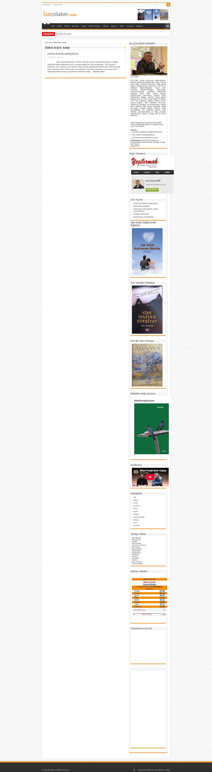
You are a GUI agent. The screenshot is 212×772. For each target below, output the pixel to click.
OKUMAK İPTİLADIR (141, 214)
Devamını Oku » (99, 72)
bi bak (135, 503)
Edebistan (135, 554)
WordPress (150, 770)
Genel (135, 508)
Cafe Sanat (136, 547)
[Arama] (168, 5)
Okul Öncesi (136, 540)
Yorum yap (60, 57)
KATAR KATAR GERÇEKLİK (62, 53)
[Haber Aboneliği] (125, 47)
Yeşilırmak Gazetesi (139, 545)
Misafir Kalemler (94, 26)
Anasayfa (48, 42)
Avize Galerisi (137, 562)
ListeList (135, 556)
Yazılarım (129, 26)
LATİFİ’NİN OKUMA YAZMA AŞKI (145, 203)
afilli (134, 497)
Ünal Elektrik (136, 538)
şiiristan (136, 520)
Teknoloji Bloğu (137, 564)
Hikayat (105, 26)
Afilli (52, 26)
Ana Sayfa (46, 26)
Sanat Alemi (136, 551)
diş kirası (136, 506)
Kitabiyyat (46, 5)
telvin (135, 523)
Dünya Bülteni (137, 549)
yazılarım (136, 525)
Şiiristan (114, 26)
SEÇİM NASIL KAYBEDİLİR (66, 34)
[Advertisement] (141, 709)
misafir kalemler (139, 517)
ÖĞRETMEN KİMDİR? (141, 206)
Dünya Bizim (136, 552)
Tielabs (167, 770)
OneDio (134, 541)
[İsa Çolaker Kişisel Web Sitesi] (60, 14)
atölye (135, 500)
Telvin (122, 26)
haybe (135, 511)
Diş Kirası (75, 26)
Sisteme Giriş (57, 5)
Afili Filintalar (136, 543)
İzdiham (135, 560)
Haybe (84, 26)
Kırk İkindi (135, 558)
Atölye (59, 26)
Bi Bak (66, 26)
